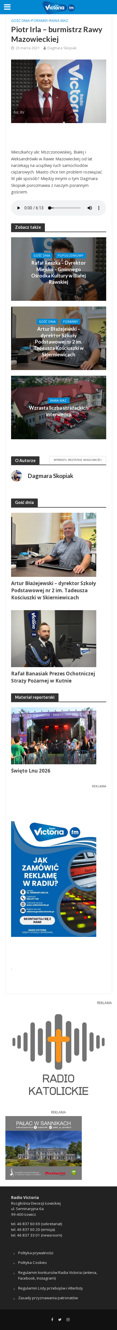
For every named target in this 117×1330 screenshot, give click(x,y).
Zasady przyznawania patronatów (48, 1297)
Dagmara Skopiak (61, 48)
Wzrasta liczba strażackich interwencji (58, 411)
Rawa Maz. (59, 20)
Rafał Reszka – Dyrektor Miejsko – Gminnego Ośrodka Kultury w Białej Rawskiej (58, 272)
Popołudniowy (70, 256)
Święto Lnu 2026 (30, 770)
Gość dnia (20, 20)
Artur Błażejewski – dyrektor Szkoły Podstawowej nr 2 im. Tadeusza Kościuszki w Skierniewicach (58, 341)
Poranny (39, 20)
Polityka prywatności (35, 1252)
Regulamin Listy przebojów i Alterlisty (50, 1288)
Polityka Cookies (32, 1262)
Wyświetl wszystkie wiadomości (78, 460)
